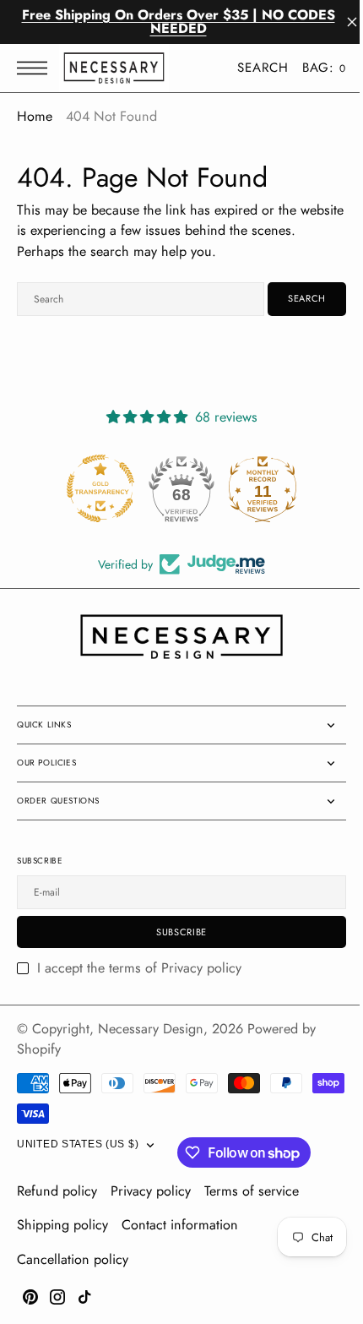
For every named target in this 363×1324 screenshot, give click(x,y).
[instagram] (57, 1296)
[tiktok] (84, 1296)
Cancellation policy (72, 1259)
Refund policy (57, 1191)
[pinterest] (30, 1296)
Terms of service (251, 1191)
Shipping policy (62, 1224)
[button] (36, 68)
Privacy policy (151, 1191)
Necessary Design (150, 1028)
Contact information (180, 1224)
